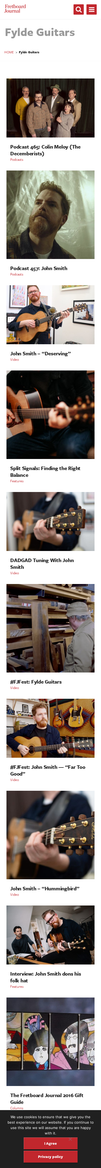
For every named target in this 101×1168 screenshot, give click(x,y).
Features (16, 481)
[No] (70, 1139)
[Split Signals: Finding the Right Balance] (50, 457)
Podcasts (16, 159)
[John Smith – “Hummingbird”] (50, 878)
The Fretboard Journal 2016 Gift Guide (46, 1098)
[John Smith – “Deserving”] (50, 343)
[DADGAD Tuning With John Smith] (50, 549)
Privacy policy (50, 1156)
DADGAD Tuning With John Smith (42, 563)
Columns (16, 1108)
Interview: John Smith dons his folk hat (45, 977)
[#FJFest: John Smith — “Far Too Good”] (50, 756)
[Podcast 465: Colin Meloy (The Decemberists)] (50, 136)
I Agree (50, 1143)
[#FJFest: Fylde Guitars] (50, 671)
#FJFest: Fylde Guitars (36, 681)
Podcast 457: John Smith (38, 268)
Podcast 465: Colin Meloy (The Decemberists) (45, 150)
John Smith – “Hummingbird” (44, 888)
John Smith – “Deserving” (40, 353)
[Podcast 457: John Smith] (50, 257)
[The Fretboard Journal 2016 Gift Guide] (50, 1084)
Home (9, 52)
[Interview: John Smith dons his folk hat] (50, 963)
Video (14, 359)
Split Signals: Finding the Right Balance (45, 471)
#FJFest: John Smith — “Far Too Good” (47, 770)
